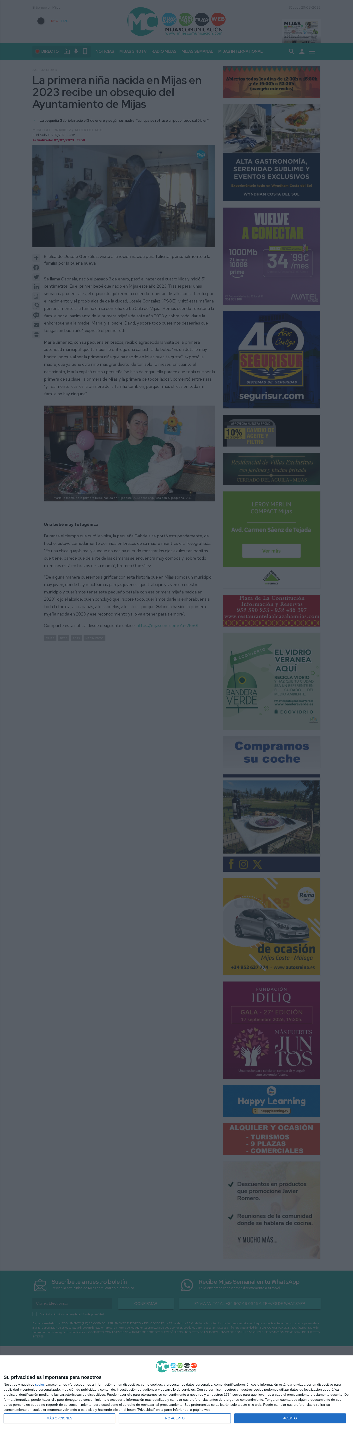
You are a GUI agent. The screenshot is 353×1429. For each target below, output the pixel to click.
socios (40, 1384)
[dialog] (176, 1392)
